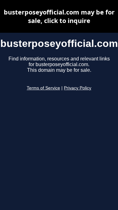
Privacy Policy (77, 88)
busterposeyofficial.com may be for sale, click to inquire (59, 16)
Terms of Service (43, 88)
